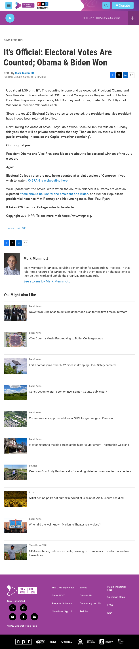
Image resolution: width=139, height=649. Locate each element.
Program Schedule (62, 603)
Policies (84, 611)
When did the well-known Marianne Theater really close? (65, 524)
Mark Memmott (24, 73)
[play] (10, 18)
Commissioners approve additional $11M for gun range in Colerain (71, 418)
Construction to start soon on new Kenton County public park (68, 391)
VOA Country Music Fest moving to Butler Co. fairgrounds (66, 338)
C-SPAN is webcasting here (48, 180)
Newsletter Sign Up (62, 611)
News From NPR (13, 40)
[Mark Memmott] (12, 264)
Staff (109, 612)
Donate (124, 5)
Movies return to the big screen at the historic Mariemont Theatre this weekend (79, 444)
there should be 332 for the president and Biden (54, 193)
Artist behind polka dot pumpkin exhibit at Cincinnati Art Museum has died (76, 498)
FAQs (110, 604)
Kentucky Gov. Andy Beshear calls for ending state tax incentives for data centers (80, 471)
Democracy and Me (90, 603)
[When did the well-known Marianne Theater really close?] (15, 525)
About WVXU (59, 595)
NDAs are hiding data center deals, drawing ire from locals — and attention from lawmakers (79, 553)
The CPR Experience (63, 587)
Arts (31, 492)
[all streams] (133, 18)
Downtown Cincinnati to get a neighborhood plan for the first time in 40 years (78, 312)
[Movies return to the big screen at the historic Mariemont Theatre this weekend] (15, 446)
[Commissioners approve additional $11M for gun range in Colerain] (15, 419)
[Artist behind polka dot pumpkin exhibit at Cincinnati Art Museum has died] (15, 499)
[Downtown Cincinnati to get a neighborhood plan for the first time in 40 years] (15, 313)
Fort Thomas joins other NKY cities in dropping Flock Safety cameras (73, 365)
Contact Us (86, 595)
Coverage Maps (116, 596)
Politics (33, 465)
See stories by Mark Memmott (47, 281)
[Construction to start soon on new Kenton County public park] (15, 392)
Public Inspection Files (117, 588)
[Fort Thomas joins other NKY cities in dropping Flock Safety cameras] (15, 366)
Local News (35, 306)
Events (83, 587)
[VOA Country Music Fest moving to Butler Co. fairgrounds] (15, 339)
